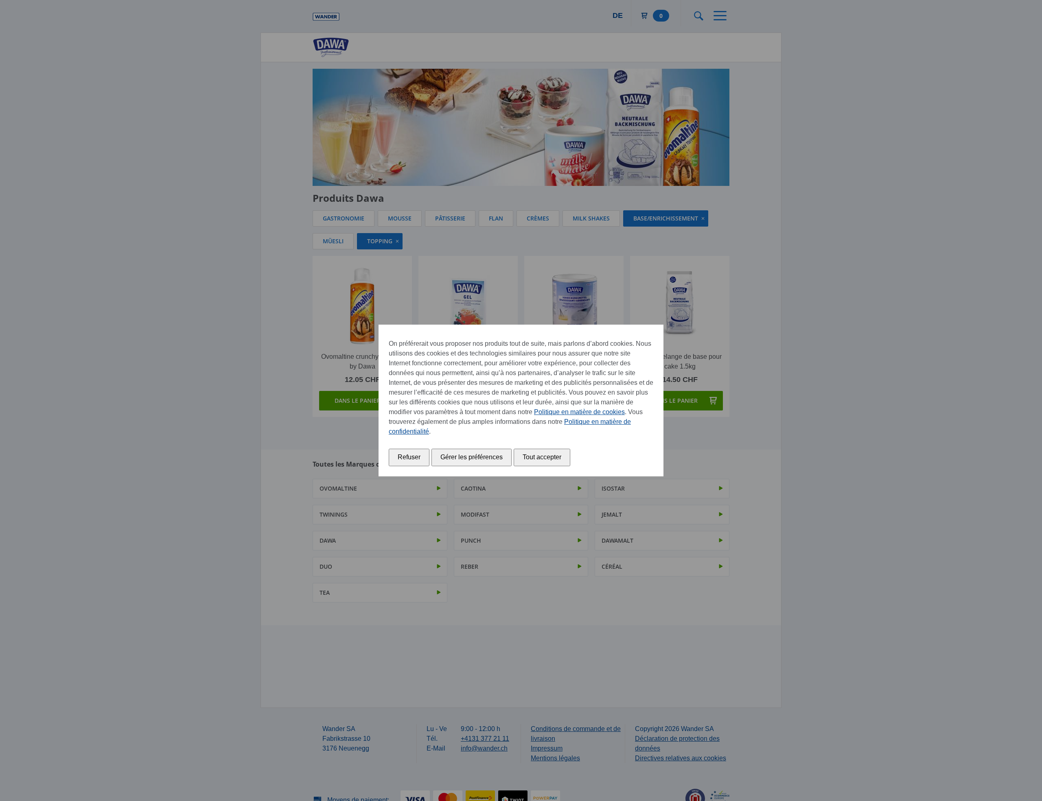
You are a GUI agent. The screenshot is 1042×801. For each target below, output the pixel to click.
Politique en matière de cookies (579, 411)
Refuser (409, 457)
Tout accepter (542, 457)
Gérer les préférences (471, 457)
